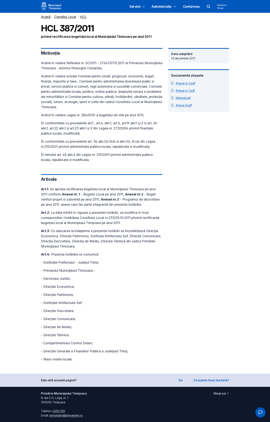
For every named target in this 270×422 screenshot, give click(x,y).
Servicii (134, 6)
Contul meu (191, 6)
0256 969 (59, 411)
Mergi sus (219, 393)
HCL (83, 17)
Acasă (46, 17)
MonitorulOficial (221, 6)
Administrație (161, 6)
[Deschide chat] (260, 412)
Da (181, 380)
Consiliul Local (65, 17)
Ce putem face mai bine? (211, 380)
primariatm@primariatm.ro (66, 415)
